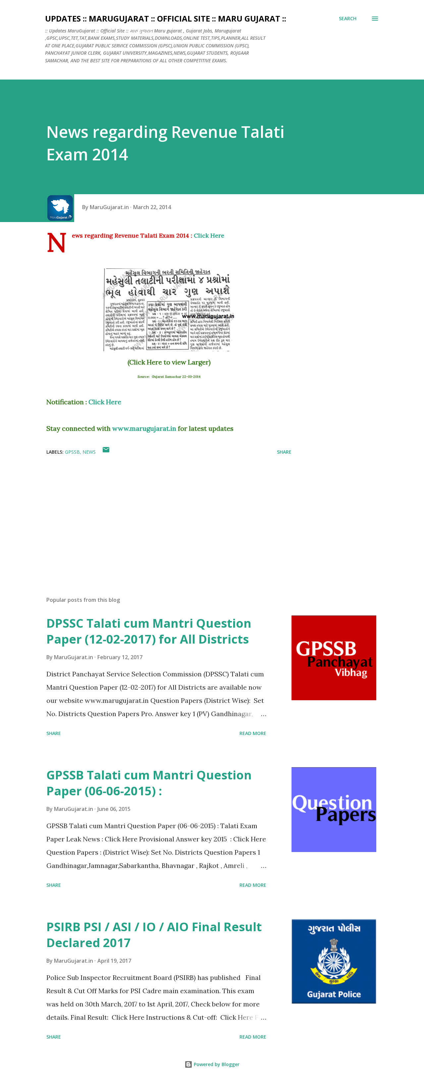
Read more (252, 733)
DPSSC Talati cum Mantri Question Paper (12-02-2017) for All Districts (148, 631)
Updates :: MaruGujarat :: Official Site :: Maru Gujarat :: (165, 18)
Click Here (209, 235)
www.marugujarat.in (144, 428)
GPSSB (72, 452)
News (89, 452)
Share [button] (284, 452)
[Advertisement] (158, 513)
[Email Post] (106, 452)
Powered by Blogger (215, 1064)
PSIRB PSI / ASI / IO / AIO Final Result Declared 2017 (154, 935)
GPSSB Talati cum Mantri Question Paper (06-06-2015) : (149, 783)
